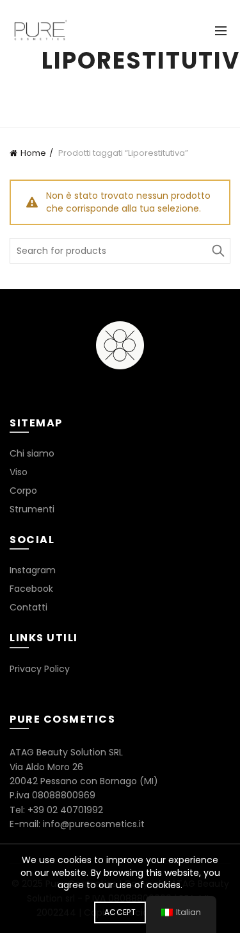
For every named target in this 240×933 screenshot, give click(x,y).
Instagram (33, 570)
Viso (19, 472)
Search (217, 251)
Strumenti (32, 509)
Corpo (23, 490)
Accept (120, 912)
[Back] (26, 64)
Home (33, 153)
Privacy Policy (40, 668)
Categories (113, 92)
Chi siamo (32, 453)
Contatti (28, 607)
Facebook (31, 588)
